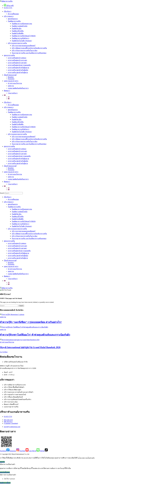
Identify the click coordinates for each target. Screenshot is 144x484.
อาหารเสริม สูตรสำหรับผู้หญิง (18, 70)
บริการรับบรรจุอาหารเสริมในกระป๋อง (24, 50)
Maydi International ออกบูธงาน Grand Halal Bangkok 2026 (30, 347)
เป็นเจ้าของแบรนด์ (10, 75)
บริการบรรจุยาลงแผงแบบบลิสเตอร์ (23, 45)
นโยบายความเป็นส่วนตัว (86, 458)
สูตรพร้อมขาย (13, 19)
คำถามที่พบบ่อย (13, 14)
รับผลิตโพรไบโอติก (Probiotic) (22, 41)
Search (2, 193)
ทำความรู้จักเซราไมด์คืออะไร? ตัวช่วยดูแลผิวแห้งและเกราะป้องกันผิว (35, 334)
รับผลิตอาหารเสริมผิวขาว (20, 38)
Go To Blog (3, 352)
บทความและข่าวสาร (11, 81)
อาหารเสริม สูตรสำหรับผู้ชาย (18, 72)
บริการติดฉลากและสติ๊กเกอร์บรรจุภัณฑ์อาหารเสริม (29, 48)
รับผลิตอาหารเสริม (14, 21)
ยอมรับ (2, 462)
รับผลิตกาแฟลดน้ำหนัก (19, 26)
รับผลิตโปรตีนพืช (17, 33)
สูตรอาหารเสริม (9, 55)
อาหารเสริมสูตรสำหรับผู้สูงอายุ (18, 67)
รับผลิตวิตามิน (16, 28)
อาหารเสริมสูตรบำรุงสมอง (17, 58)
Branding (11, 77)
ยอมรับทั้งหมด (5, 472)
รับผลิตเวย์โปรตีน (18, 31)
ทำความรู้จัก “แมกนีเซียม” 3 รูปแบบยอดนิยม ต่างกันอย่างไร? (31, 322)
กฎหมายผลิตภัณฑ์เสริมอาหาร (18, 88)
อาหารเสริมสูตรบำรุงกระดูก (17, 60)
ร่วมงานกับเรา (13, 93)
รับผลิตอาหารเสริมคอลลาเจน (22, 23)
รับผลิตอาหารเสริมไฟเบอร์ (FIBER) (24, 36)
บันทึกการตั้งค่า (5, 483)
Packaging (11, 79)
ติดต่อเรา (7, 90)
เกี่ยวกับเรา (7, 11)
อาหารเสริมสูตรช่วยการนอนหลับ (19, 65)
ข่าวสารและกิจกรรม (15, 83)
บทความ (11, 86)
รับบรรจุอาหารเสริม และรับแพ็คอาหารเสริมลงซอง (29, 53)
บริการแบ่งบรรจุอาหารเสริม (17, 43)
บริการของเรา (9, 16)
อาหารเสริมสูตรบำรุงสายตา (17, 63)
